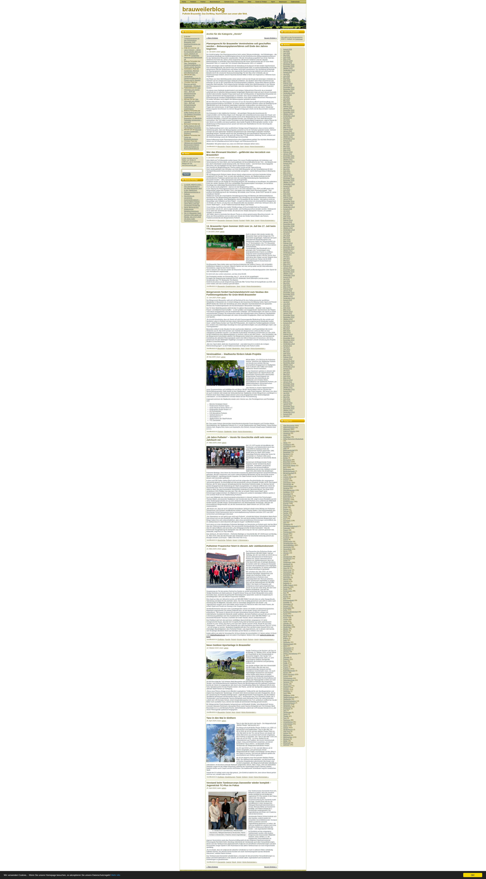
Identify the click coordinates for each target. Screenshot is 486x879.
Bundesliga (287, 469)
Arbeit (285, 435)
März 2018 (287, 241)
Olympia (286, 652)
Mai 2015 (286, 306)
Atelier (285, 443)
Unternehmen (288, 724)
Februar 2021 (288, 175)
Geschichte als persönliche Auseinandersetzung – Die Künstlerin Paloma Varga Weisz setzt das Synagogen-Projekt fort (192, 200)
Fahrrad (286, 511)
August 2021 (287, 163)
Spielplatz (286, 691)
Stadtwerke (228, 431)
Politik (248, 220)
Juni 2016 (286, 281)
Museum (286, 634)
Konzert (239, 639)
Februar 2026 (288, 61)
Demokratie (287, 484)
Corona (285, 481)
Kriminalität (287, 608)
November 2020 (288, 180)
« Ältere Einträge (212, 38)
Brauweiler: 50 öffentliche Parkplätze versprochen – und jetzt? (193, 120)
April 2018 (286, 239)
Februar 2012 (288, 380)
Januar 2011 (287, 404)
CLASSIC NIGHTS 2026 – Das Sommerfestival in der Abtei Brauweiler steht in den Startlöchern (193, 187)
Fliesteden (286, 524)
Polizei (285, 665)
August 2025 (287, 72)
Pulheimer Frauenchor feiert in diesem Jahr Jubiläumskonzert (239, 546)
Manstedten (287, 625)
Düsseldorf (287, 494)
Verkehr (286, 728)
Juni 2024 (286, 99)
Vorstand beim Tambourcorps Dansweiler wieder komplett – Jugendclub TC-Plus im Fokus (238, 784)
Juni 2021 (286, 167)
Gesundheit (287, 549)
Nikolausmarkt (288, 644)
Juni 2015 (286, 304)
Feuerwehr (287, 520)
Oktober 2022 (288, 137)
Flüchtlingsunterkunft (290, 526)
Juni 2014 (286, 327)
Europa (285, 509)
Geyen (285, 551)
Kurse (285, 617)
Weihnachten (287, 737)
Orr (284, 655)
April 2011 (286, 399)
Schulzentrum (288, 678)
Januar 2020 (287, 199)
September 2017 (289, 253)
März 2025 (287, 82)
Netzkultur (286, 642)
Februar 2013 (288, 357)
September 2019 (289, 207)
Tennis (285, 714)
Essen (285, 507)
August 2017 (287, 254)
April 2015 (286, 308)
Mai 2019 (286, 215)
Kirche (285, 595)
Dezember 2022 (288, 133)
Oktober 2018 (288, 228)
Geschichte (221, 540)
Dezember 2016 (288, 270)
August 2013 (287, 346)
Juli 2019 (286, 211)
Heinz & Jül (287, 570)
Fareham (286, 515)
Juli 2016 (286, 279)
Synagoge (286, 709)
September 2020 (289, 184)
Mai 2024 (286, 101)
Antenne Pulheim (289, 431)
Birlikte (285, 458)
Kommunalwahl (288, 600)
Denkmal (286, 488)
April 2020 (286, 194)
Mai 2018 (286, 237)
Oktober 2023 (288, 114)
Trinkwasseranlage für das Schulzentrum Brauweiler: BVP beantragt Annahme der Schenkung (192, 42)
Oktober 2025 (288, 68)
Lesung (285, 619)
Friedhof (286, 536)
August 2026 (287, 49)
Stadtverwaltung (288, 697)
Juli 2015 (286, 302)
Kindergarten (287, 591)
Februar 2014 (288, 334)
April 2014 (286, 330)
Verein (246, 146)
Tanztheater (287, 712)
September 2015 (289, 298)
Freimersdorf (287, 532)
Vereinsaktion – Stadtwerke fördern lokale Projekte (233, 354)
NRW (285, 646)
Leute (285, 621)
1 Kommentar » (243, 540)
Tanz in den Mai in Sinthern (221, 718)
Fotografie (286, 528)
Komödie (286, 602)
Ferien (285, 517)
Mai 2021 (286, 169)
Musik (245, 639)
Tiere (285, 718)
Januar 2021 (287, 177)
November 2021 (288, 158)
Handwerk (286, 564)
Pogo (285, 661)
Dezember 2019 (288, 201)
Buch (285, 467)
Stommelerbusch (289, 703)
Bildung (286, 456)
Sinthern (245, 777)
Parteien (286, 659)
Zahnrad (286, 745)
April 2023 (286, 125)
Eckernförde (287, 496)
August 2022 (287, 140)
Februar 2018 (288, 243)
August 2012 (287, 368)
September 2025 (289, 70)
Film (284, 522)
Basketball (286, 452)
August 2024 (287, 95)
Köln (284, 598)
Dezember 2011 (288, 384)
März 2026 (287, 59)
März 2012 (287, 378)
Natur (285, 640)
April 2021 (286, 171)
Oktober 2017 (288, 251)
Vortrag (285, 733)
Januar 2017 (287, 268)
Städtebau (286, 695)
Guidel (285, 560)
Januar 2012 (287, 382)
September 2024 (289, 93)
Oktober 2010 (288, 410)
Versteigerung (288, 729)
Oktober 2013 (288, 342)
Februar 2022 (288, 152)
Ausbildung (287, 445)
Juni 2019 (286, 213)
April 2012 (286, 376)
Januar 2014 (287, 336)
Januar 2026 (287, 63)
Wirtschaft (286, 743)
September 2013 (289, 344)
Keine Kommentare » (257, 146)
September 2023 (289, 116)
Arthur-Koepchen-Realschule (293, 439)
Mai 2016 (286, 283)
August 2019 (287, 209)
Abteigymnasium (289, 427)
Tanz (285, 710)
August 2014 (287, 323)
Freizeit (228, 146)
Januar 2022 (287, 154)
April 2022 (286, 148)
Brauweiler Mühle (289, 465)
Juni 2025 (286, 76)
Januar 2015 (287, 313)
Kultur (285, 610)
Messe (285, 633)
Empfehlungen (231, 286)
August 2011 (287, 391)
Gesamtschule (288, 543)
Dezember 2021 (288, 156)
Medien (285, 629)
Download (298, 39)
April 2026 (286, 57)
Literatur (286, 623)
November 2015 (288, 294)
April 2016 (286, 285)
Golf (284, 555)
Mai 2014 (286, 329)
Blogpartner (287, 460)
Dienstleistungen (289, 490)
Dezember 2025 (288, 64)
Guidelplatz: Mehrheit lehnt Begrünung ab (193, 57)
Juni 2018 (286, 235)
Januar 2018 (287, 245)
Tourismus (286, 720)
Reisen (285, 672)
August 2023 (287, 118)
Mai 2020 (286, 192)
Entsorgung (287, 505)
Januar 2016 (287, 291)
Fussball (242, 220)
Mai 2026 (286, 55)
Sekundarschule (289, 680)
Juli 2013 (286, 348)
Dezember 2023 (288, 110)
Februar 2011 (287, 403)
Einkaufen (286, 500)
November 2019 (288, 203)
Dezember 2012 (288, 361)
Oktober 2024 (288, 91)
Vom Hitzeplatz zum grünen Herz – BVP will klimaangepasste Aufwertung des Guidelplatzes (192, 92)
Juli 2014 (286, 325)
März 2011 (286, 401)
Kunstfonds (287, 615)
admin (223, 52)
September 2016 (289, 275)
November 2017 (288, 249)
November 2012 (288, 363)
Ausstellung (287, 446)
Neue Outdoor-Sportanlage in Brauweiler (228, 645)
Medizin (286, 631)
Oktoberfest (287, 650)
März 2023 (287, 127)
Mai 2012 (286, 374)
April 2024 (286, 102)
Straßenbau (287, 707)
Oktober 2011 (287, 387)
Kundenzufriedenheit (290, 612)
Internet (285, 579)
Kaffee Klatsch (288, 585)
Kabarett (286, 583)
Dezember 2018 (288, 224)
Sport (242, 146)
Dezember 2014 (288, 315)
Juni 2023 (286, 121)
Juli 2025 (286, 74)
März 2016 (287, 287)
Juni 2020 (286, 190)
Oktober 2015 (288, 296)
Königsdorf (287, 604)
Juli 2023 (286, 120)
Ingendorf (286, 576)
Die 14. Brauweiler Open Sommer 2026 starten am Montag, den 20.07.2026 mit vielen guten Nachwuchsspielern (192, 217)
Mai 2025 (286, 78)
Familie (227, 639)
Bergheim (286, 454)
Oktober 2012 (288, 365)
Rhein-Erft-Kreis (288, 674)
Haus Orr (286, 568)
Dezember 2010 (288, 406)
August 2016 (287, 277)
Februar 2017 (288, 266)
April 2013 (286, 353)
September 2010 (289, 412)
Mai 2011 (286, 397)
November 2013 (288, 340)
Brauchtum (287, 462)
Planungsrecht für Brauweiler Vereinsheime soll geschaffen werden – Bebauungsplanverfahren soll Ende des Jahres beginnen (238, 46)
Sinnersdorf (287, 686)
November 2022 (288, 135)
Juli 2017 (286, 256)
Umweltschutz (288, 722)
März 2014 (287, 332)
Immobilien (287, 574)
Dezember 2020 (288, 178)
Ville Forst (286, 731)
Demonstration (288, 486)
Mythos (285, 638)
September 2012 (289, 367)
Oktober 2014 (288, 319)
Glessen (286, 553)
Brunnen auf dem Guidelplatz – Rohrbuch (192, 85)
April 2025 (286, 80)
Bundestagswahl (289, 471)
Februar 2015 (288, 311)
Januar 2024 (287, 108)
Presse (285, 667)
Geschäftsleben (288, 545)
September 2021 (289, 161)
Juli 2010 (286, 416)
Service (285, 684)
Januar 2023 (287, 131)
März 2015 (287, 310)
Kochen (286, 596)
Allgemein (286, 429)
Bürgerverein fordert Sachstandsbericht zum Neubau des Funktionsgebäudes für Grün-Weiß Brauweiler (237, 293)
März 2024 (287, 104)
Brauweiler (221, 146)
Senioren (286, 682)
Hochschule (287, 572)
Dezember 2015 (288, 292)
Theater (286, 716)
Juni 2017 (286, 258)
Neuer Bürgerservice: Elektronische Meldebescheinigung (191, 209)
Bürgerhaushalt (288, 473)
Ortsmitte (286, 657)
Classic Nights (288, 477)
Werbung (286, 739)
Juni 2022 (286, 144)
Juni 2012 (286, 372)
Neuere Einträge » (270, 38)
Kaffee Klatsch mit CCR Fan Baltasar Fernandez (192, 113)
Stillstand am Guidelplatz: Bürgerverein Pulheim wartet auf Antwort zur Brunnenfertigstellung (193, 146)
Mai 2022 (286, 146)
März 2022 (287, 150)
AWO (285, 448)
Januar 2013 (287, 359)
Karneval (286, 587)
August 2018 (287, 232)
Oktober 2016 (288, 273)
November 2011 (288, 386)
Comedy (286, 479)
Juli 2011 (286, 393)
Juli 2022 (286, 142)
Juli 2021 (286, 165)
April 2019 (286, 216)
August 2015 (287, 300)
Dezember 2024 (288, 87)
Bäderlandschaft (289, 450)
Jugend (228, 862)
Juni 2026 (286, 53)
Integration (287, 577)
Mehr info (115, 875)
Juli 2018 (286, 234)
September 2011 (289, 389)
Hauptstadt (287, 566)
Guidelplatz (287, 562)
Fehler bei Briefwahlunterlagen (191, 138)
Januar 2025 (287, 85)
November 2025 (288, 66)
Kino (284, 593)
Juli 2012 (286, 370)
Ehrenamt (229, 220)
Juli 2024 (286, 97)
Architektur (287, 437)
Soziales (286, 690)
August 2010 (287, 414)
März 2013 (287, 355)
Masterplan (235, 146)
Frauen (285, 530)
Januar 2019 (287, 222)
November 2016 (288, 272)
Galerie (285, 539)
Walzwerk (286, 735)
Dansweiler (221, 862)
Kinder (285, 589)
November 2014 (288, 317)
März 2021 (287, 173)
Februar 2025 (288, 83)
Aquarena (286, 433)
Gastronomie (287, 541)
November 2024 (288, 89)
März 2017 (287, 264)
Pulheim (220, 431)
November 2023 (288, 112)
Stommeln (286, 705)
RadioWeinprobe (289, 671)
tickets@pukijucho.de (217, 635)
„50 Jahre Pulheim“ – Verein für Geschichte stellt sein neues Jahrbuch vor (192, 51)
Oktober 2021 (288, 159)
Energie (286, 503)
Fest (284, 519)
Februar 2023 (288, 129)
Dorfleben (221, 639)
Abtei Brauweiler (289, 426)
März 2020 (287, 196)
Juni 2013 (286, 349)
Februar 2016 (288, 289)
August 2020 (287, 186)
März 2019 (287, 218)
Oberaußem (287, 648)
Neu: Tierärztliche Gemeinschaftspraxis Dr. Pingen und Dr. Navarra (192, 65)
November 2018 (288, 226)
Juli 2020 (286, 188)
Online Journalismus (290, 653)
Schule (285, 676)
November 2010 (288, 408)
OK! (473, 875)
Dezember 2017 (288, 247)
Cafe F (285, 475)
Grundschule (287, 557)
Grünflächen (287, 558)
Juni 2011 (286, 395)
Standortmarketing (289, 701)
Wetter (285, 741)
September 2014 (289, 321)
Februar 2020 (288, 197)
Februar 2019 (288, 220)
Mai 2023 (286, 123)
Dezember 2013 (288, 338)
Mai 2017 (286, 260)
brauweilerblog (203, 9)
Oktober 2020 (288, 182)
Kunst (285, 614)
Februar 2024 (288, 106)
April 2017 (286, 262)
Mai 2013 (286, 351)
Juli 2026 (286, 51)
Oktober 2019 (288, 205)
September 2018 (289, 230)
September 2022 (289, 139)
